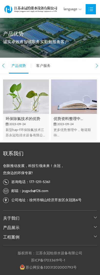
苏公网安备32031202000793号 (51, 267)
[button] (3, 65)
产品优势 (19, 65)
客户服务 (43, 65)
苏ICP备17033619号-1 (48, 260)
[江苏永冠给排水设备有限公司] (30, 9)
